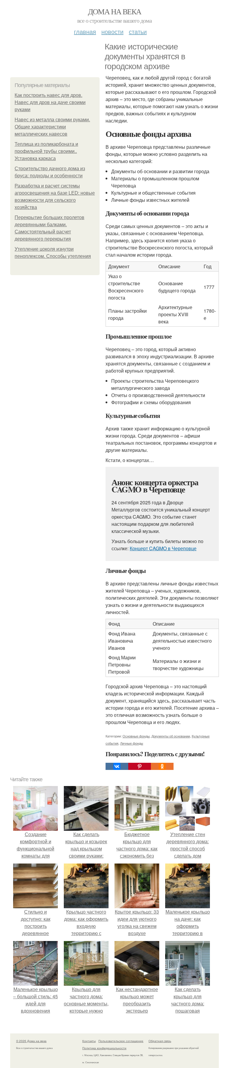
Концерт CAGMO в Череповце (163, 548)
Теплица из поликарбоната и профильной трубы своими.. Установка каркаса (46, 151)
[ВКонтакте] (117, 766)
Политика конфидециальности (104, 1048)
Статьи (138, 31)
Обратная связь (159, 1041)
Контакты (89, 1041)
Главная (85, 31)
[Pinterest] (139, 766)
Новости (112, 31)
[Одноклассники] (162, 766)
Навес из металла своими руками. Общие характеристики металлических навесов (52, 127)
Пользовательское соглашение (120, 1041)
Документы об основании (170, 736)
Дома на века (114, 11)
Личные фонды (131, 743)
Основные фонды (136, 736)
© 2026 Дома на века (31, 1041)
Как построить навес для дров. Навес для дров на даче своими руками (50, 102)
